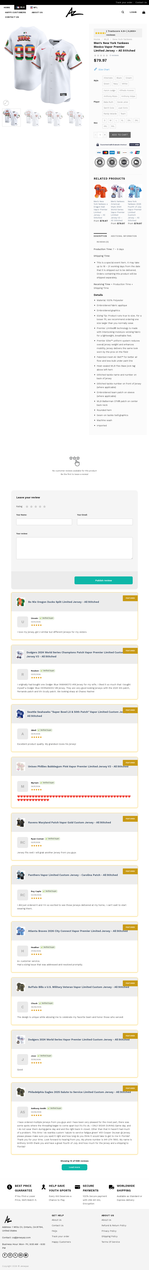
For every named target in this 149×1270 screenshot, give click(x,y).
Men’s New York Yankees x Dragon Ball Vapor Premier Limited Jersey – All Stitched (101, 209)
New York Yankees (122, 39)
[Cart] (144, 12)
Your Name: (21, 515)
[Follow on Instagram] (10, 1255)
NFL (35, 7)
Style (96, 81)
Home (7, 7)
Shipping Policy (110, 1236)
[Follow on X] (15, 1255)
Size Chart (104, 69)
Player (97, 102)
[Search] (123, 12)
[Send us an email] (20, 1255)
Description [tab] (100, 236)
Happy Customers (15, 12)
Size (95, 123)
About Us (37, 12)
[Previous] (7, 65)
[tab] (103, 242)
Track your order (124, 2)
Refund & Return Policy (114, 1225)
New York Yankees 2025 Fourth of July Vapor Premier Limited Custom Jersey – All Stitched (135, 211)
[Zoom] (6, 103)
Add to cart (120, 134)
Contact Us (141, 2)
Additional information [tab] (124, 236)
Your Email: (82, 515)
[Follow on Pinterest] (25, 1255)
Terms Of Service (111, 1241)
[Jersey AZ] (74, 12)
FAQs (54, 1231)
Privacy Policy (109, 1231)
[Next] (79, 65)
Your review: (22, 534)
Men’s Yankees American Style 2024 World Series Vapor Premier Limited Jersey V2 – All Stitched (118, 211)
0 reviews (114, 55)
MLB (22, 7)
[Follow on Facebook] (4, 1255)
